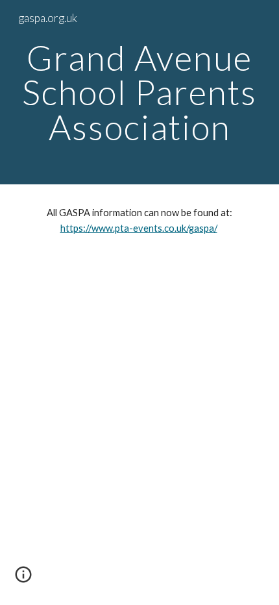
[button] (23, 579)
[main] (140, 92)
